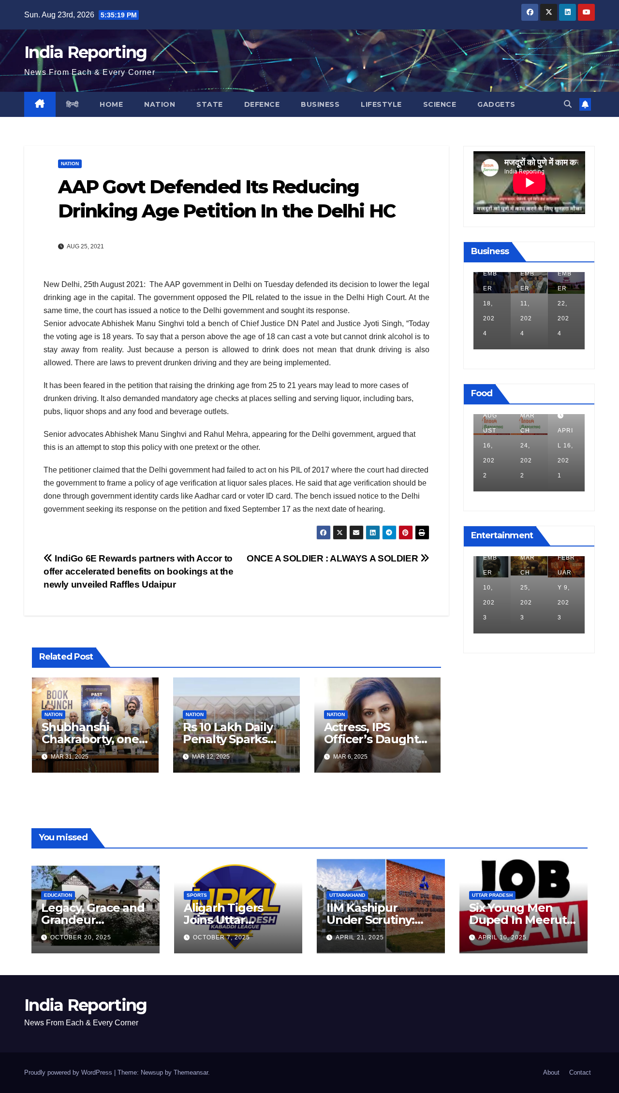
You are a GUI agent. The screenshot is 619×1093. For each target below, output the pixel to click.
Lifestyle (381, 104)
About (551, 1072)
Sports (197, 895)
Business (320, 104)
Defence (262, 104)
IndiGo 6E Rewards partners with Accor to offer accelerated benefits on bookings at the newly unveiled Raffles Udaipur (139, 571)
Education (58, 895)
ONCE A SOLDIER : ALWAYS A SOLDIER (333, 558)
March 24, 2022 (490, 445)
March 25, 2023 (490, 587)
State (209, 104)
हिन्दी (72, 104)
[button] (568, 104)
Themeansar (191, 1072)
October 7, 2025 (221, 937)
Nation (159, 104)
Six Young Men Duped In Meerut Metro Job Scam (518, 920)
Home (111, 104)
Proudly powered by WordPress (69, 1072)
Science (440, 104)
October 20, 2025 (80, 937)
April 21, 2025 (360, 937)
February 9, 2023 (529, 587)
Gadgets (496, 104)
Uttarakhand (347, 895)
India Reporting (85, 52)
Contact (580, 1072)
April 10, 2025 (502, 937)
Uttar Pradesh (492, 895)
